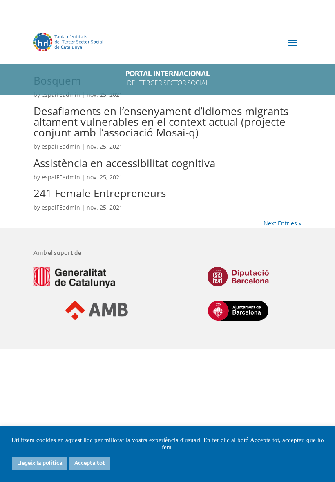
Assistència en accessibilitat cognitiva (124, 163)
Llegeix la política (40, 463)
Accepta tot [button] (89, 463)
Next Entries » (283, 223)
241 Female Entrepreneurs (100, 193)
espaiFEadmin (61, 146)
